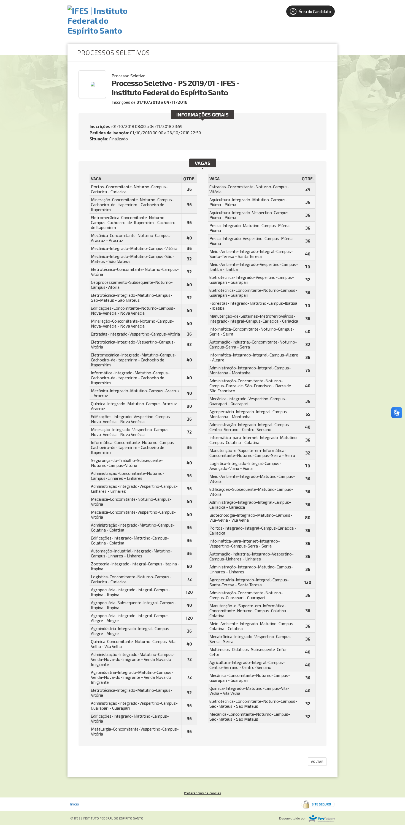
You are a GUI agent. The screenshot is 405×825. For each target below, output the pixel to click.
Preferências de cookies (202, 793)
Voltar (317, 761)
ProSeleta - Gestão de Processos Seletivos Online (321, 818)
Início (74, 804)
